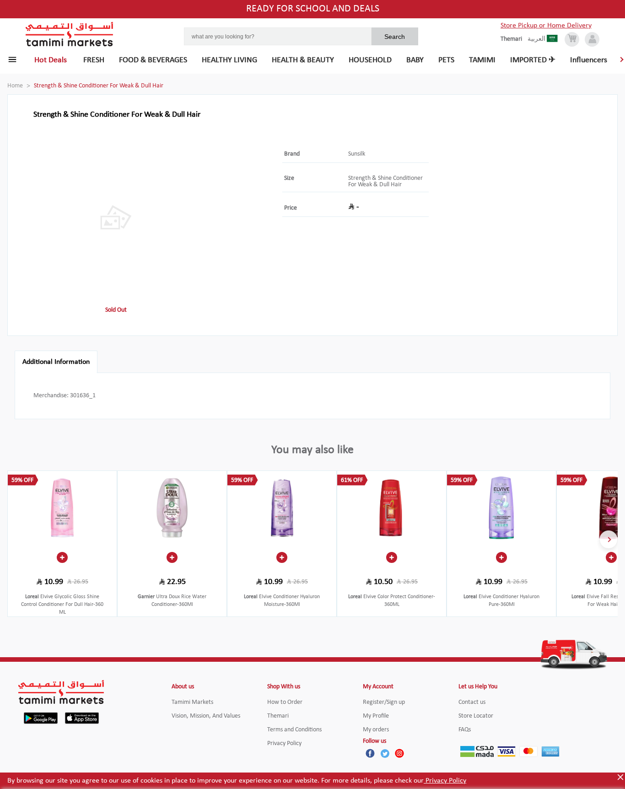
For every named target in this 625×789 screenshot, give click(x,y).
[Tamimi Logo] (69, 34)
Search (394, 36)
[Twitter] (384, 753)
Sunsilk (356, 154)
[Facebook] (370, 753)
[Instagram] (399, 753)
